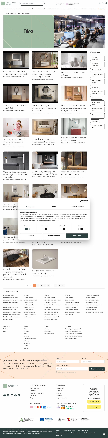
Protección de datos (69, 430)
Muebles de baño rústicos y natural (12, 300)
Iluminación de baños (96, 81)
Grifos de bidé (69, 314)
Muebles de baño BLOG (97, 126)
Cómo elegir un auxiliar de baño (73, 331)
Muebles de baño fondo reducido (12, 312)
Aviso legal (57, 430)
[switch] (45, 229)
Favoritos (59, 395)
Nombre (58, 358)
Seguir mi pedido (62, 398)
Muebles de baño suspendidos (11, 314)
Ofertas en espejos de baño (52, 317)
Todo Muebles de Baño (10, 13)
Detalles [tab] (54, 206)
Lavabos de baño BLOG (97, 75)
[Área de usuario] (102, 3)
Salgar (25, 329)
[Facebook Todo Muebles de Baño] (5, 396)
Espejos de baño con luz (51, 319)
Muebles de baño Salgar (9, 309)
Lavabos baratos (28, 302)
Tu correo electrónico (62, 365)
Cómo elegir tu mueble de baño (73, 333)
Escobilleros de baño (91, 307)
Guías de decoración (95, 58)
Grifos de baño (96, 98)
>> (63, 285)
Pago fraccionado (49, 333)
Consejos (95, 121)
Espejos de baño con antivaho (52, 309)
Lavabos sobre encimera (30, 300)
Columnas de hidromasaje (72, 302)
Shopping (95, 87)
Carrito (59, 393)
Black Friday (48, 331)
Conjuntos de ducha (70, 307)
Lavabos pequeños (29, 304)
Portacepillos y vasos (91, 302)
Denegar (31, 235)
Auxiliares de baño (8, 319)
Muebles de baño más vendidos (97, 92)
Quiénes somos (34, 388)
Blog (31, 398)
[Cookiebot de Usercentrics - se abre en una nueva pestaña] (81, 201)
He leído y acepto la (67, 372)
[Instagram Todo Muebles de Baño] (8, 396)
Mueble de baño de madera (10, 307)
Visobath (26, 331)
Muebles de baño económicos (11, 317)
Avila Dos (26, 341)
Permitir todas (77, 235)
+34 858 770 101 (94, 401)
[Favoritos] (99, 3)
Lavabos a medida (29, 307)
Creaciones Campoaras (30, 338)
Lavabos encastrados (29, 312)
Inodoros (5, 329)
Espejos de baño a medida (52, 314)
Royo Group (27, 343)
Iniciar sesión (61, 388)
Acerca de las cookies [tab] (78, 206)
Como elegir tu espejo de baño (73, 329)
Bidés (4, 331)
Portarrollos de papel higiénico (94, 304)
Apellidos (83, 358)
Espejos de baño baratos (51, 312)
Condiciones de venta (62, 432)
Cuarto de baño (97, 70)
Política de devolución (90, 432)
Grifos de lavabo (69, 300)
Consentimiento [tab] (30, 206)
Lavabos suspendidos (30, 314)
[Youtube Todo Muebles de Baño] (12, 396)
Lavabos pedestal (28, 309)
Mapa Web (59, 435)
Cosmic (26, 345)
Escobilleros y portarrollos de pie (94, 312)
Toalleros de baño (90, 297)
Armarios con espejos (50, 302)
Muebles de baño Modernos (10, 297)
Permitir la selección (54, 235)
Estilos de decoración (95, 64)
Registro (59, 390)
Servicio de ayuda (94, 407)
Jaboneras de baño (91, 309)
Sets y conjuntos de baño (92, 300)
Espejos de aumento (50, 297)
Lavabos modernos (29, 297)
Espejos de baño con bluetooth (53, 300)
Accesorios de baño (96, 115)
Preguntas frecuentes (36, 393)
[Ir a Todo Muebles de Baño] (14, 386)
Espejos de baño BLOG (97, 109)
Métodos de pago (76, 432)
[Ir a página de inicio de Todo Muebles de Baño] (9, 4)
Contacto (33, 395)
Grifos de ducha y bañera (71, 304)
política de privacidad (71, 372)
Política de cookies (83, 430)
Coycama (26, 336)
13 (55, 285)
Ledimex (26, 348)
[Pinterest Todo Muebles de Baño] (16, 396)
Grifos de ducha (69, 297)
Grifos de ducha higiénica (71, 309)
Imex (25, 333)
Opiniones (33, 390)
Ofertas (47, 329)
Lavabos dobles (28, 317)
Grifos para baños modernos (72, 312)
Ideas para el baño (96, 103)
